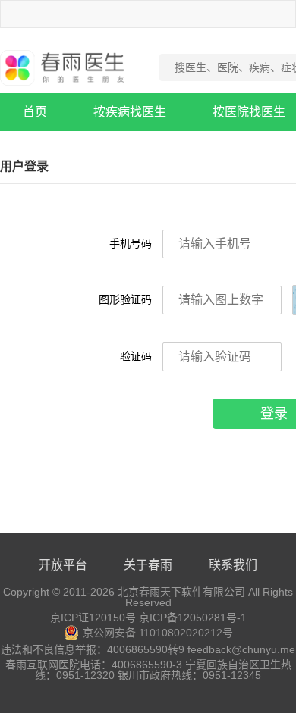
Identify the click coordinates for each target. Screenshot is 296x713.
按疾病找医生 (129, 111)
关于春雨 (148, 564)
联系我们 (233, 564)
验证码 (136, 356)
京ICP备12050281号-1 (193, 617)
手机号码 (130, 243)
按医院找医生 (249, 111)
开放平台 (63, 564)
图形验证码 (125, 299)
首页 (35, 111)
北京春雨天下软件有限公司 (181, 592)
